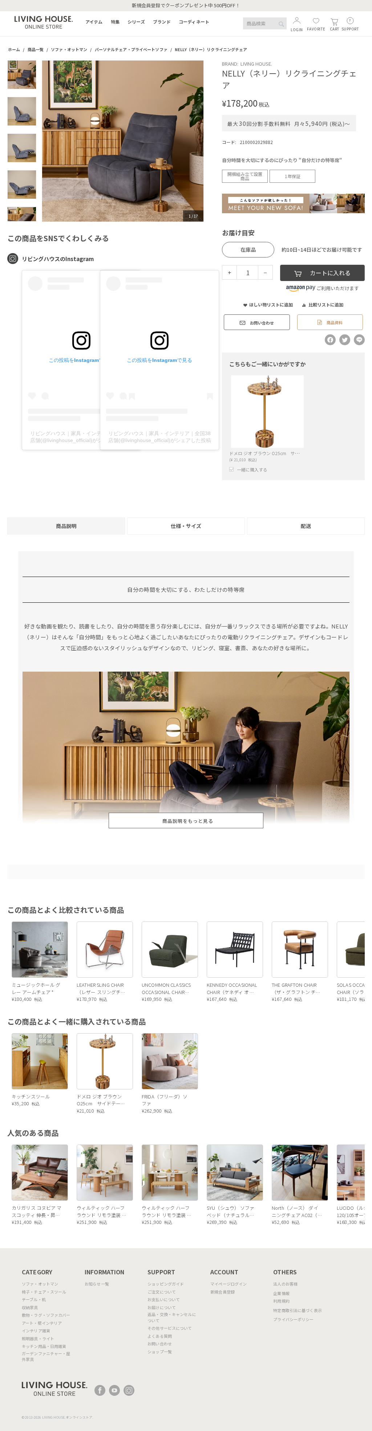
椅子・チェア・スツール (44, 1292)
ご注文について (161, 1292)
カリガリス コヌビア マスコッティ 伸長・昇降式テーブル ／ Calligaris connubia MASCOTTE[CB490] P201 (37, 1211)
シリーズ (136, 21)
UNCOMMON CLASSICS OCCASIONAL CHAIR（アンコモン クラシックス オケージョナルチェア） (166, 988)
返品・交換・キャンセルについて (171, 1317)
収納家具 (30, 1307)
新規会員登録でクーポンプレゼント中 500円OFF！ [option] (186, 5)
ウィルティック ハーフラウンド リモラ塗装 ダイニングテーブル (102, 1211)
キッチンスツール (31, 1096)
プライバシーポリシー (293, 1319)
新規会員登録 (222, 1292)
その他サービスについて (169, 1328)
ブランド (162, 21)
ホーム (14, 49)
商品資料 (334, 322)
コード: (229, 142)
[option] (123, 141)
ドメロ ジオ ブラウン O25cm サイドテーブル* (276, 453)
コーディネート (194, 21)
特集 (115, 21)
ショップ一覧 (159, 1351)
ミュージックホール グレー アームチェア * (36, 988)
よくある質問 (159, 1336)
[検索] (281, 24)
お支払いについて (163, 1299)
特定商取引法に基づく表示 (297, 1310)
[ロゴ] (44, 21)
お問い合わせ (159, 1344)
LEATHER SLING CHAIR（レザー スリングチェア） (101, 988)
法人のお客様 (285, 1284)
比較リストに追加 (325, 304)
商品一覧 (36, 49)
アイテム (94, 21)
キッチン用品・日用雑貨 (44, 1346)
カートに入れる (330, 272)
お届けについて (161, 1307)
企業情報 (281, 1293)
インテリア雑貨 (36, 1330)
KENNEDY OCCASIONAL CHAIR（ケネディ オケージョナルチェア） (232, 988)
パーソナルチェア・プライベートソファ (131, 49)
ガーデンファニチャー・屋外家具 (46, 1356)
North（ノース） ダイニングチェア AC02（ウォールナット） (297, 1211)
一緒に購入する (252, 469)
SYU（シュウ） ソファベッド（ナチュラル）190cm (231, 1211)
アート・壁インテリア (42, 1323)
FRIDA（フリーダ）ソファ (165, 1100)
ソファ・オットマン (69, 49)
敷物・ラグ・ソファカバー (46, 1315)
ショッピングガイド (165, 1284)
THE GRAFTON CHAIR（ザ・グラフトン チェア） (296, 988)
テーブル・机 (34, 1299)
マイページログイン (228, 1284)
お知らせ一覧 (97, 1284)
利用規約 (281, 1301)
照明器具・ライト (38, 1338)
